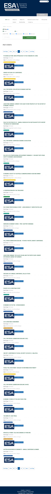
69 (13, 51)
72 (21, 51)
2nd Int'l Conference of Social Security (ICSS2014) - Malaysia (20, 353)
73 (23, 51)
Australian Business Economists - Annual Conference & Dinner (21, 449)
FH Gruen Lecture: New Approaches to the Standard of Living (20, 56)
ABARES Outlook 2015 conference (12, 72)
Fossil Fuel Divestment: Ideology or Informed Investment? (19, 368)
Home (7, 19)
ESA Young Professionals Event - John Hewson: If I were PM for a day (22, 207)
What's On (22, 19)
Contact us (30, 22)
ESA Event (13, 33)
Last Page (32, 51)
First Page (5, 51)
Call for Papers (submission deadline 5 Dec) (15, 338)
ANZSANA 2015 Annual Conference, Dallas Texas (16, 273)
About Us (15, 19)
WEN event (32, 33)
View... (19, 65)
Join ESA (41, 15)
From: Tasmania (6, 196)
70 (16, 51)
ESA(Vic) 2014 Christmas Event (11, 288)
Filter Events (30, 37)
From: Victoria (6, 130)
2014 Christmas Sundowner (11, 322)
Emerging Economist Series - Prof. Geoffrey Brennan (18, 224)
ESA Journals (44, 19)
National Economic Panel (32, 19)
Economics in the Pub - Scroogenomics (14, 305)
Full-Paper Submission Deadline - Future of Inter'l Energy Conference (23, 240)
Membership (22, 22)
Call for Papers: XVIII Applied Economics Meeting (17, 89)
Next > (27, 51)
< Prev (10, 51)
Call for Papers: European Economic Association (17, 140)
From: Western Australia (8, 328)
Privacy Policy (31, 491)
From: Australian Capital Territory (9, 62)
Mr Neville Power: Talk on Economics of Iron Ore (17, 432)
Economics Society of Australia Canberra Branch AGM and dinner (21, 173)
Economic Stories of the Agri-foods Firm (14, 399)
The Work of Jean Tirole (10, 416)
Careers (14, 22)
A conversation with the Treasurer (13, 190)
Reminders (26, 33)
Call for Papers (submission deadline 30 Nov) (16, 384)
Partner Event (19, 33)
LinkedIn (23, 490)
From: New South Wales (8, 111)
